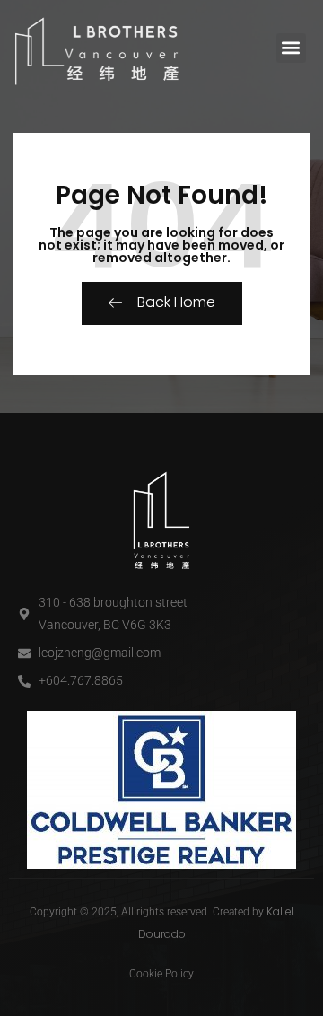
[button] (291, 48)
